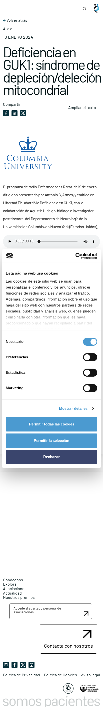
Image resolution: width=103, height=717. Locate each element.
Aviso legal (90, 675)
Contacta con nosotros (68, 646)
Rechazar (51, 457)
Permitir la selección (51, 440)
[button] (51, 611)
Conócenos (13, 579)
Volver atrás (16, 20)
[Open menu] (9, 8)
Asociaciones (14, 588)
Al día (7, 28)
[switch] (90, 357)
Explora (9, 584)
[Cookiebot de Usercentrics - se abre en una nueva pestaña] (75, 256)
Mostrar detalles (73, 408)
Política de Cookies (60, 675)
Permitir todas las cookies (51, 424)
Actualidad (12, 593)
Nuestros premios (19, 597)
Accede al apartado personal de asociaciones (37, 610)
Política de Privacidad (21, 675)
